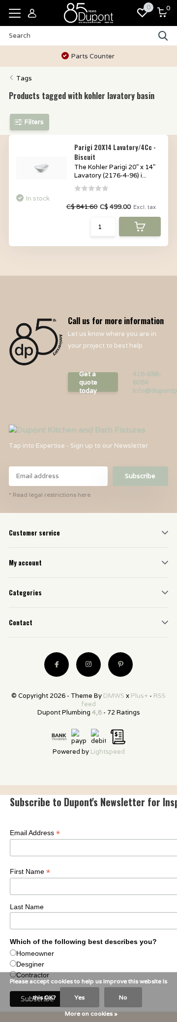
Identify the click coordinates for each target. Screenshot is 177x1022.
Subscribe (140, 476)
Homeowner (35, 953)
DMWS (113, 695)
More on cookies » (91, 1013)
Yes (80, 997)
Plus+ (139, 695)
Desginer (30, 964)
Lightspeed (107, 751)
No (123, 997)
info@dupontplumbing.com (150, 390)
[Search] (163, 36)
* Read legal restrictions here (49, 494)
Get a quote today (88, 382)
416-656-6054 (147, 378)
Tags (24, 78)
